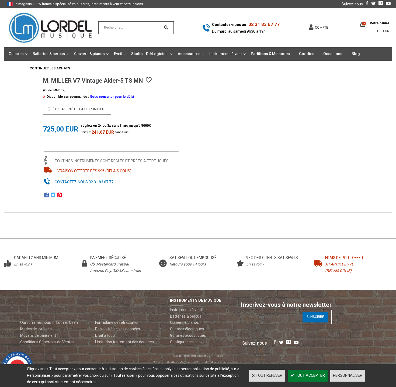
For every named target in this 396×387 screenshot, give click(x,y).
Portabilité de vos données (117, 329)
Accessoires (189, 54)
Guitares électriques (187, 329)
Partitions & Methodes (270, 54)
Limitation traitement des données (124, 342)
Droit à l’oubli (105, 335)
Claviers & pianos (89, 54)
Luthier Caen (67, 322)
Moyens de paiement (38, 335)
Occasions (332, 54)
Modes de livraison (36, 329)
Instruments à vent (225, 54)
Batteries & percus (49, 54)
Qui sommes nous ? (37, 322)
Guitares (16, 54)
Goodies (306, 54)
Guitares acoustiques (188, 335)
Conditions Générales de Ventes (47, 342)
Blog (356, 54)
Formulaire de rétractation (117, 322)
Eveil (118, 54)
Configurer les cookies (188, 342)
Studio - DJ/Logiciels (150, 54)
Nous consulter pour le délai (112, 97)
